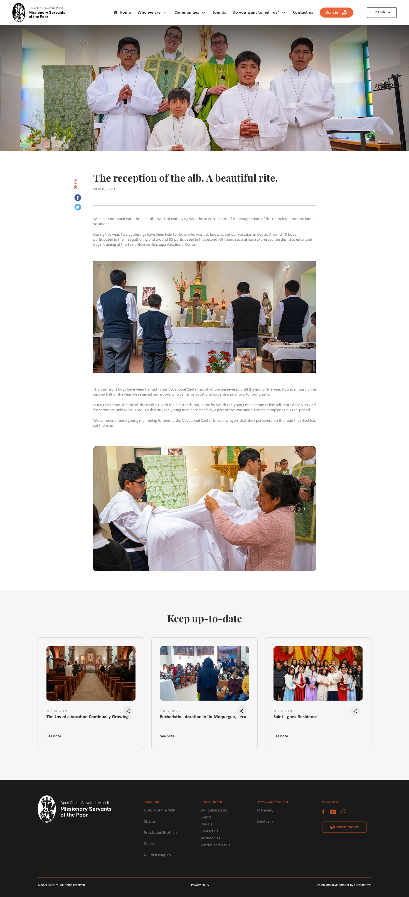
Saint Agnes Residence (296, 717)
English (379, 12)
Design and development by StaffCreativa (343, 885)
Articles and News (215, 845)
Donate (333, 12)
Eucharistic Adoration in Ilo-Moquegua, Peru (203, 717)
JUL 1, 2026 (283, 711)
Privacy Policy (200, 885)
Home (125, 12)
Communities (186, 12)
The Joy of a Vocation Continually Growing (87, 717)
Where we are (348, 827)
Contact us (303, 12)
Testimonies (210, 838)
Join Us (219, 12)
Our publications (214, 810)
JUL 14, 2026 (57, 711)
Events (205, 817)
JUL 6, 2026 (170, 711)
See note (53, 736)
